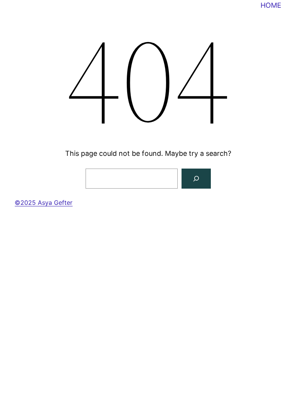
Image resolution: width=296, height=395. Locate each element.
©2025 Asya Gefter (43, 202)
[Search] (196, 179)
